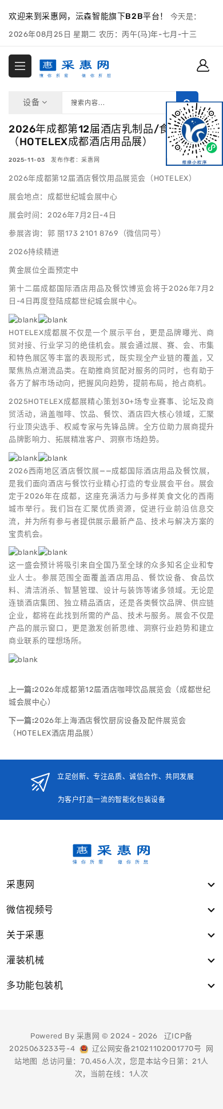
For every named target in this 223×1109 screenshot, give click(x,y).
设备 (32, 102)
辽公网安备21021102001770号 (145, 1048)
